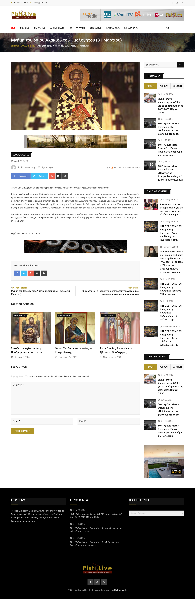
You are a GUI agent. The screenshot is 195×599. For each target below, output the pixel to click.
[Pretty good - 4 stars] (19, 376)
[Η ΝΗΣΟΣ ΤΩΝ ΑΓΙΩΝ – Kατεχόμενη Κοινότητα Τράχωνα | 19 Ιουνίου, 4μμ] (151, 283)
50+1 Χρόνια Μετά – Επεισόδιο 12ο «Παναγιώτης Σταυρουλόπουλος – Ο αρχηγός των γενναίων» (170, 173)
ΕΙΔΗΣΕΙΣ (24, 28)
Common (177, 86)
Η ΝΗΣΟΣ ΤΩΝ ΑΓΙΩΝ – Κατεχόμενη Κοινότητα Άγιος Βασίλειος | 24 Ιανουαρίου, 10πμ (172, 233)
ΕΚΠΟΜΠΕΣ (39, 28)
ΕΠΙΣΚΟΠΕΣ (95, 28)
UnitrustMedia (120, 590)
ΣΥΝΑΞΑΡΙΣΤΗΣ (28, 46)
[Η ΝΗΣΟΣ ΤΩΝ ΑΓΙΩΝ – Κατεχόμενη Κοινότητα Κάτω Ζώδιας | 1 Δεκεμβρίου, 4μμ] (151, 331)
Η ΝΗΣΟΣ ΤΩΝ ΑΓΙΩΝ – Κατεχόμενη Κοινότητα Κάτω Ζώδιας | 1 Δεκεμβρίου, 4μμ (172, 338)
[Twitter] (24, 273)
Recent (150, 86)
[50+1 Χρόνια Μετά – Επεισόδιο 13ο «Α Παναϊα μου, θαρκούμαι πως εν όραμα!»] (150, 144)
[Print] (65, 176)
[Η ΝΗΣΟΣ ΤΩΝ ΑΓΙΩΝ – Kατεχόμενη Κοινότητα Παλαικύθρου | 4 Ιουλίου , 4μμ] (151, 305)
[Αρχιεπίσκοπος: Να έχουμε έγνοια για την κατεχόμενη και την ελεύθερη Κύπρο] (151, 204)
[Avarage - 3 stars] (17, 376)
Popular (163, 86)
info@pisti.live (40, 2)
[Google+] (52, 176)
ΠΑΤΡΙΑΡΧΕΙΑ (112, 28)
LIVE (13, 28)
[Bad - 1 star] (11, 376)
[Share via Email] (59, 176)
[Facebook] (17, 273)
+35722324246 (21, 2)
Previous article (19, 288)
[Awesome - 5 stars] (22, 376)
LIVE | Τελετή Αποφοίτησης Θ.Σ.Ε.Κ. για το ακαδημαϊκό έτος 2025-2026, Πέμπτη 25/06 (170, 106)
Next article (133, 288)
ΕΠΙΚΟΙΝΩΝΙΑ (130, 28)
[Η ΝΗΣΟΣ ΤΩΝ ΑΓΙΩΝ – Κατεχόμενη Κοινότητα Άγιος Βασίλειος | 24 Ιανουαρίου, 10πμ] (151, 226)
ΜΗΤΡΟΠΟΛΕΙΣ (77, 28)
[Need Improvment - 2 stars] (14, 376)
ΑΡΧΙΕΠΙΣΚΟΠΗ (57, 28)
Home (16, 46)
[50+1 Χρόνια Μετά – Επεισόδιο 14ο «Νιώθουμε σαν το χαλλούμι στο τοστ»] (150, 123)
